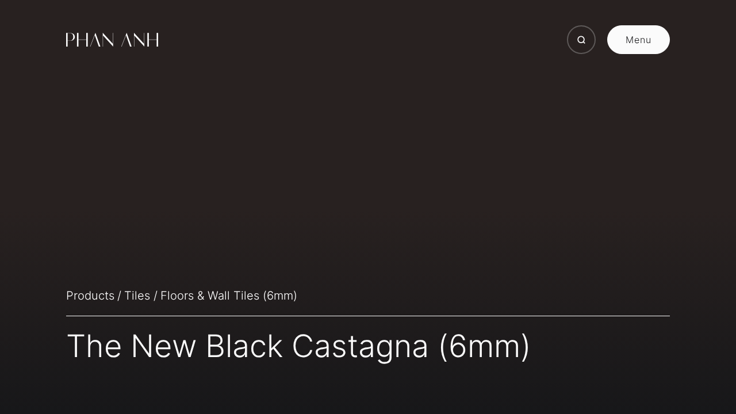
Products (90, 295)
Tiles (137, 295)
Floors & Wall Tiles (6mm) (228, 295)
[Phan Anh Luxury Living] (112, 40)
